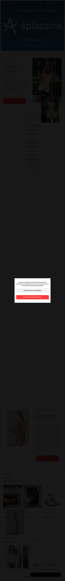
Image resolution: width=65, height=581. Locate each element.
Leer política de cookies (32, 290)
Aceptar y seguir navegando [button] (32, 297)
